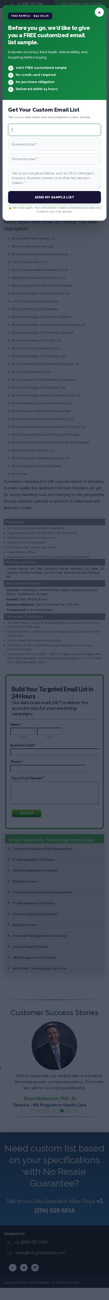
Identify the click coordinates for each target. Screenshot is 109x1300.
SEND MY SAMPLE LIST (55, 197)
